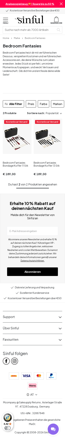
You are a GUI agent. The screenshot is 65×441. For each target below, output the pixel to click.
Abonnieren (32, 272)
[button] (61, 3)
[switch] (8, 428)
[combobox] (29, 29)
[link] (6, 37)
